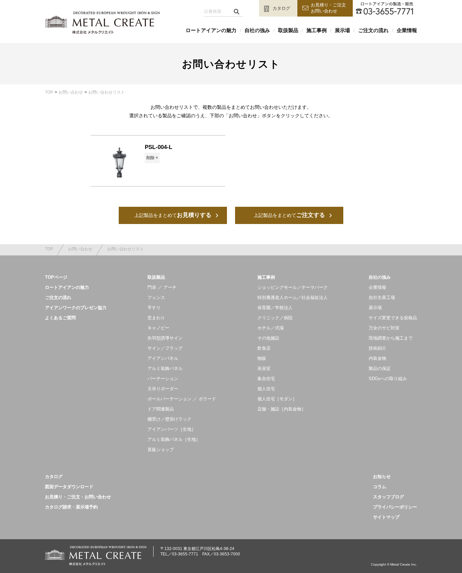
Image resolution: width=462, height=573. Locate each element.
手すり (154, 307)
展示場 (342, 30)
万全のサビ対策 (384, 327)
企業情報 (407, 30)
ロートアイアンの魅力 (211, 30)
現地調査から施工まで (391, 338)
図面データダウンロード (69, 486)
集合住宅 (266, 378)
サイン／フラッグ (165, 348)
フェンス (156, 297)
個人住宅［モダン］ (277, 398)
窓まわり (156, 317)
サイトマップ (386, 517)
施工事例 (316, 30)
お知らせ (382, 476)
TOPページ (56, 277)
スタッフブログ (388, 496)
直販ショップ (160, 449)
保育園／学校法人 (275, 307)
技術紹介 (377, 348)
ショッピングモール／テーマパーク (292, 287)
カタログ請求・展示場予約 (71, 506)
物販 (261, 358)
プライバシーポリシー (395, 506)
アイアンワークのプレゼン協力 (76, 307)
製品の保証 (380, 368)
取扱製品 (288, 30)
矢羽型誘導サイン (165, 338)
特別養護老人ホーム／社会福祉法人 (292, 297)
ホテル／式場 (270, 327)
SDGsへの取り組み (388, 378)
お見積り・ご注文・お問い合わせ (78, 496)
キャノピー (158, 327)
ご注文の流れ (373, 30)
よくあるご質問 (60, 317)
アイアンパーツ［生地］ (171, 429)
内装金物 (377, 358)
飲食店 (264, 348)
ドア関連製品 (160, 409)
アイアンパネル (162, 358)
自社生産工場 (382, 297)
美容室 (264, 368)
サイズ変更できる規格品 (393, 317)
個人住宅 (266, 388)
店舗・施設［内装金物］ (281, 409)
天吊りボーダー (162, 388)
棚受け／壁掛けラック (169, 419)
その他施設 (268, 338)
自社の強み (257, 30)
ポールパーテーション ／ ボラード (181, 398)
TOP (49, 92)
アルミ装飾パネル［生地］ (173, 439)
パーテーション (162, 378)
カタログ (54, 476)
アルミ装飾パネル (165, 368)
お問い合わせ (71, 92)
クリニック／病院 (275, 317)
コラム (379, 486)
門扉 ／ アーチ (162, 287)
